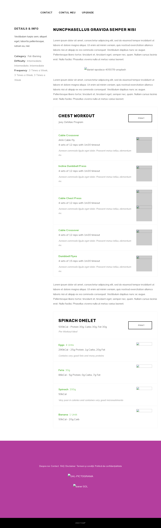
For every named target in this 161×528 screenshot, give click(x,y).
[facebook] (132, 497)
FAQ (62, 466)
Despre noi (44, 466)
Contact (55, 466)
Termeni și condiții (85, 466)
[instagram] (142, 497)
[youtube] (155, 499)
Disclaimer (70, 466)
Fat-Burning (34, 56)
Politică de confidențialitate (108, 466)
